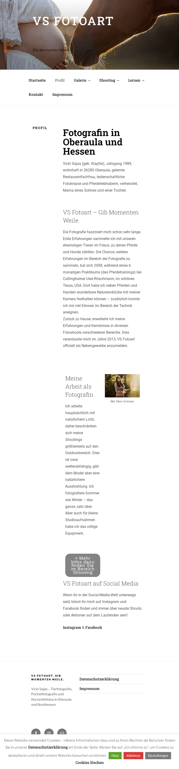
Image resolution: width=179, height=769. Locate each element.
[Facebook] (36, 733)
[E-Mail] (62, 733)
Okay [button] (115, 755)
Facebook (93, 627)
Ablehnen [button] (133, 755)
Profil (60, 80)
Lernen (134, 80)
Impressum (62, 94)
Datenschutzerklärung (99, 678)
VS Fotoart (73, 20)
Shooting (107, 80)
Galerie (80, 80)
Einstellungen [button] (158, 755)
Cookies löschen (90, 762)
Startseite (37, 80)
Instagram (72, 627)
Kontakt (36, 94)
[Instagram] (49, 733)
